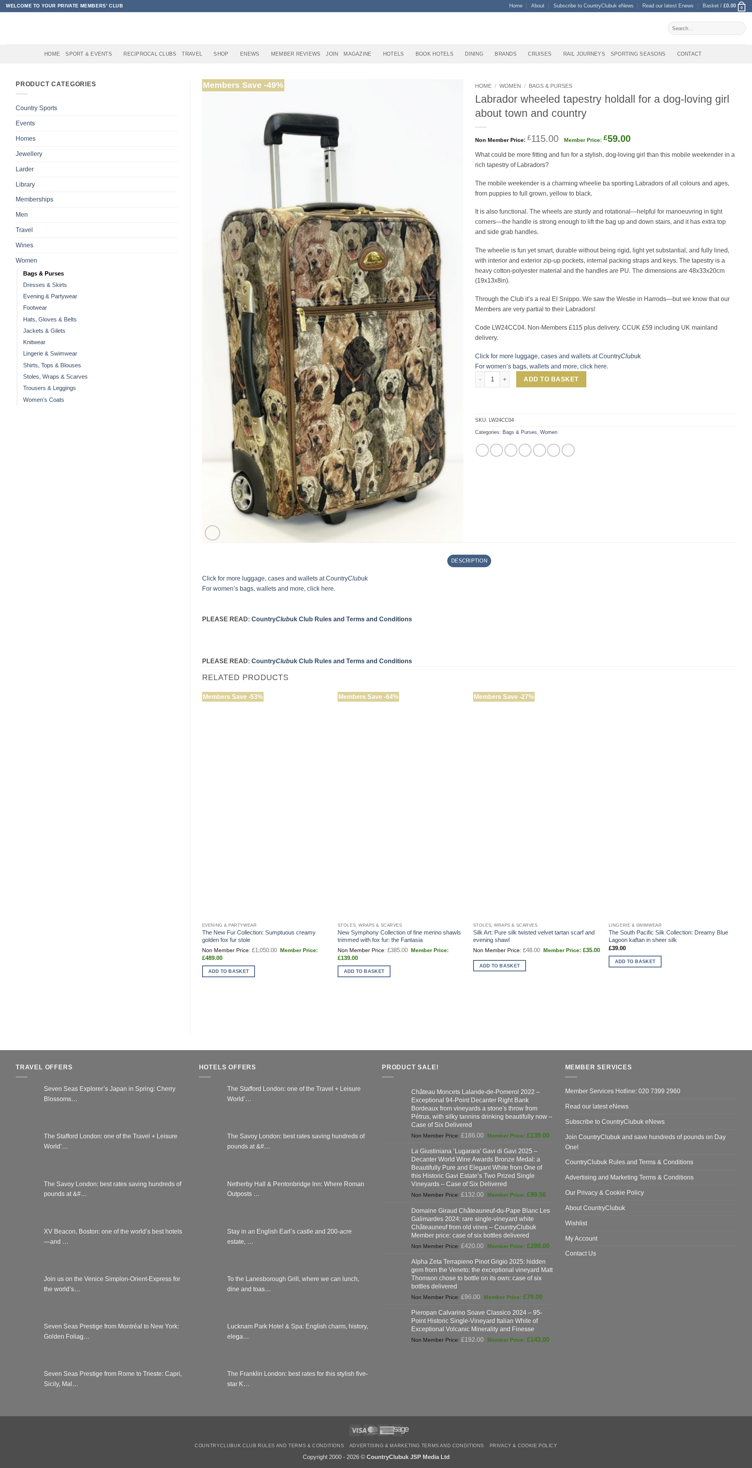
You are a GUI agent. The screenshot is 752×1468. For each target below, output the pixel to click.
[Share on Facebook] (482, 450)
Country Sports (36, 107)
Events (25, 123)
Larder (25, 168)
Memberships (34, 199)
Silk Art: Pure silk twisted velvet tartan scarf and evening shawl (534, 936)
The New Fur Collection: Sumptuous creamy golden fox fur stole (259, 936)
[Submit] (738, 28)
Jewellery (29, 153)
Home (515, 6)
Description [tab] (469, 561)
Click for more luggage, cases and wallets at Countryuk (558, 355)
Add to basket (551, 379)
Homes (26, 138)
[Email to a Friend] (510, 450)
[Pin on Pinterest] (525, 450)
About (537, 6)
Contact (689, 54)
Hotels (393, 54)
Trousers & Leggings (49, 388)
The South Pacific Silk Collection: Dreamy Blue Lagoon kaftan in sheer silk (668, 936)
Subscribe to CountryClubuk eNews (593, 6)
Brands (506, 54)
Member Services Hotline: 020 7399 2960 (622, 1090)
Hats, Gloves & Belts (50, 319)
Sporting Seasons (638, 54)
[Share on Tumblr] (568, 450)
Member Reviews (296, 54)
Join (332, 54)
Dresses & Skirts (45, 285)
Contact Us (580, 1253)
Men (22, 214)
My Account (581, 1238)
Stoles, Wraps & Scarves (55, 377)
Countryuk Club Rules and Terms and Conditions (331, 618)
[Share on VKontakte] (539, 450)
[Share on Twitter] (496, 450)
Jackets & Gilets (44, 331)
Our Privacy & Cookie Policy (604, 1192)
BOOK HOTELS (435, 54)
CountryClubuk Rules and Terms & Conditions (629, 1161)
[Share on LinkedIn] (553, 450)
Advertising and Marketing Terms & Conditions (629, 1177)
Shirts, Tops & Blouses (52, 365)
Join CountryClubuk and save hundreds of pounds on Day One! (645, 1141)
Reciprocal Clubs (149, 54)
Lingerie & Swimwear (50, 353)
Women (26, 260)
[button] (724, 6)
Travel (192, 54)
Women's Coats (43, 400)
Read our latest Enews (668, 6)
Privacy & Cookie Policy (523, 1445)
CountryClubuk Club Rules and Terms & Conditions (269, 1445)
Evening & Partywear (50, 296)
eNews (249, 54)
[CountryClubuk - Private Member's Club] (39, 28)
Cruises (539, 54)
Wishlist (576, 1223)
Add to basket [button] (228, 971)
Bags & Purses (43, 273)
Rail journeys (584, 54)
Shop (220, 54)
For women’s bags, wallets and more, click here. (541, 366)
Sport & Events (88, 54)
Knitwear (34, 342)
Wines (24, 245)
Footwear (35, 308)
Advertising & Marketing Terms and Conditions (416, 1445)
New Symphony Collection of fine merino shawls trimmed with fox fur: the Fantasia (399, 936)
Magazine (357, 54)
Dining (474, 54)
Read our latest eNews (597, 1106)
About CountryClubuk (595, 1207)
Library (25, 184)
